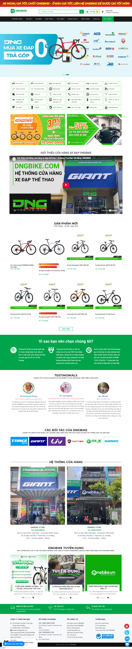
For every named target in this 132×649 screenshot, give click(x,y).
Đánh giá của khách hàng (75, 632)
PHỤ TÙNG (49, 19)
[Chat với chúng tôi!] (127, 644)
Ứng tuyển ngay (100, 628)
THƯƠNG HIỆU (17, 19)
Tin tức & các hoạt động (75, 637)
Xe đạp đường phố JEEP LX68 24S (49, 317)
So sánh (2, 648)
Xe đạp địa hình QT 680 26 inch (105, 314)
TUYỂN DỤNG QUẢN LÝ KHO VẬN (103, 569)
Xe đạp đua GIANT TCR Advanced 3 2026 (52, 270)
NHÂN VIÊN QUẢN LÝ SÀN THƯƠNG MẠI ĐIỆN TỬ (66, 587)
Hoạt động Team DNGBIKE (75, 625)
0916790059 (25, 628)
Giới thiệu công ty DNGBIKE (75, 623)
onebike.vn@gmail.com (19, 630)
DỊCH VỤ (96, 19)
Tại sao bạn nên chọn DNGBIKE (105, 630)
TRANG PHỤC (73, 19)
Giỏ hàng (94, 11)
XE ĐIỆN (38, 19)
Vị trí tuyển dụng (100, 625)
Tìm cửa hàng (71, 635)
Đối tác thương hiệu (73, 628)
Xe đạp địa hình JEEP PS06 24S (77, 314)
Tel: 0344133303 (94, 530)
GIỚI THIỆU (107, 19)
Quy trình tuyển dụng (102, 623)
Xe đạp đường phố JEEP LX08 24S (78, 265)
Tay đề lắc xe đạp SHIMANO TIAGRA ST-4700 (24, 642)
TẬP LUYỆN (85, 19)
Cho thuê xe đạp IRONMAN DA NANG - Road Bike (22, 266)
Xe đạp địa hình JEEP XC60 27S (105, 265)
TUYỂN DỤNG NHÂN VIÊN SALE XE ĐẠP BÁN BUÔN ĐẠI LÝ (28, 588)
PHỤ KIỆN (60, 19)
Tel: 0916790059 (37, 530)
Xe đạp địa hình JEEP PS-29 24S (20, 314)
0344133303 (16, 628)
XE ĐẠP (29, 19)
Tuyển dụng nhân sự (73, 630)
